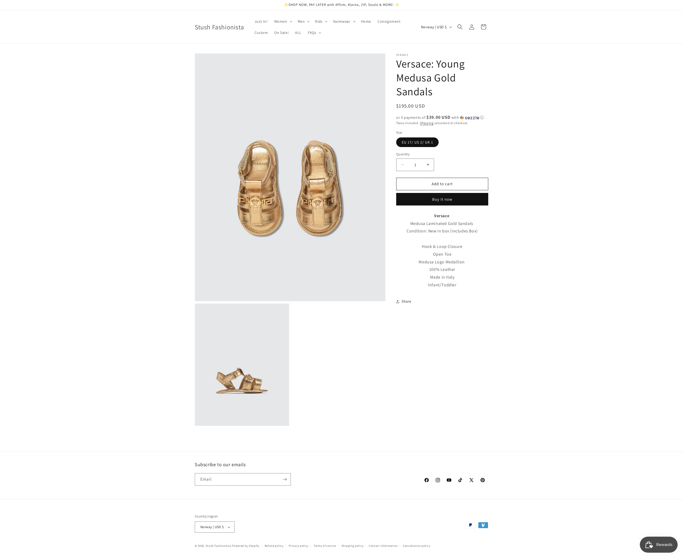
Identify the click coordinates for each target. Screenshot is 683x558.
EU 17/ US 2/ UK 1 (417, 142)
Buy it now (442, 199)
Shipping (427, 123)
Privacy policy (298, 546)
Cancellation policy (416, 546)
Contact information (383, 546)
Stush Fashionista (218, 546)
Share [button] (406, 301)
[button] (283, 21)
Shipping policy (353, 546)
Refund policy (274, 546)
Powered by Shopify (245, 546)
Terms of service (325, 546)
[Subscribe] (285, 479)
